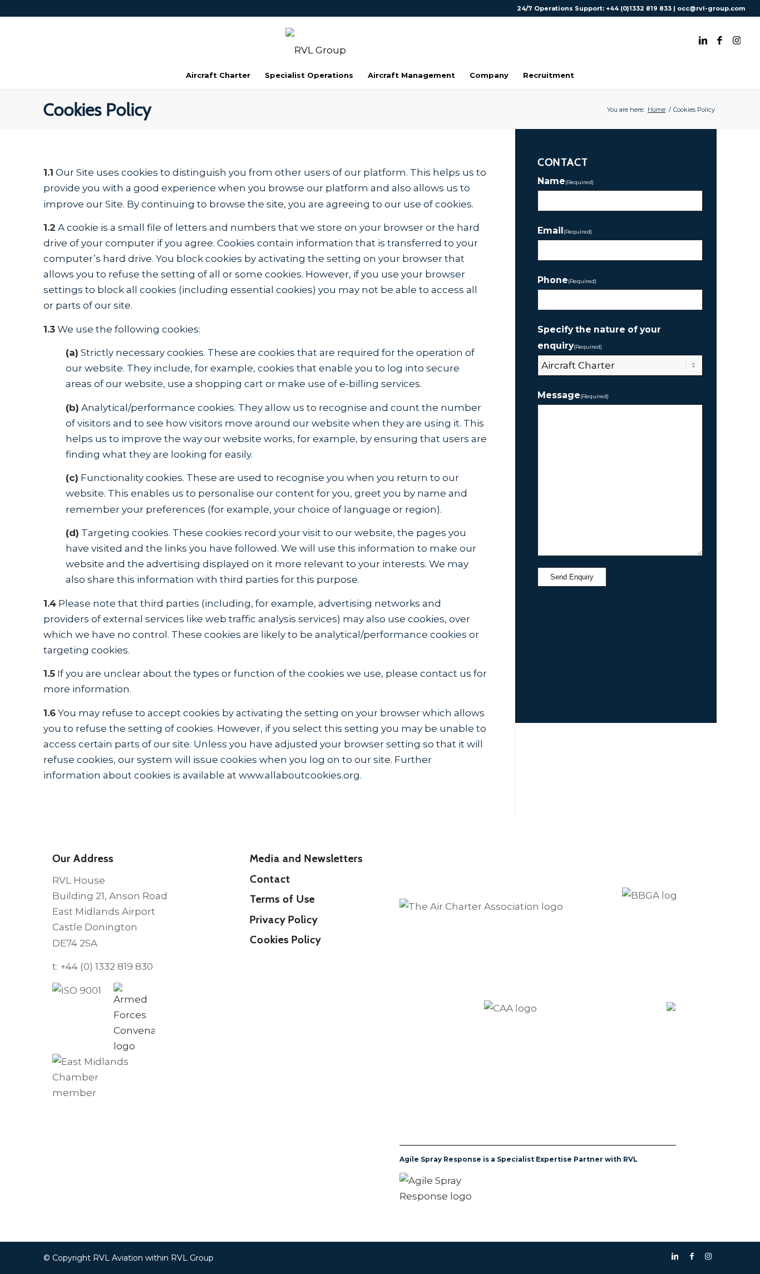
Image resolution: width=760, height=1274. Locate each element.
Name (565, 181)
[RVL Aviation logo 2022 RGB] (380, 39)
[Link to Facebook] (720, 39)
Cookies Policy (97, 109)
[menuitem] (218, 75)
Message (573, 395)
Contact (270, 879)
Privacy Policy (284, 919)
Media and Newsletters (306, 858)
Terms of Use (282, 899)
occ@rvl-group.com (711, 8)
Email (564, 230)
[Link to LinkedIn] (703, 39)
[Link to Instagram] (736, 39)
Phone (566, 280)
